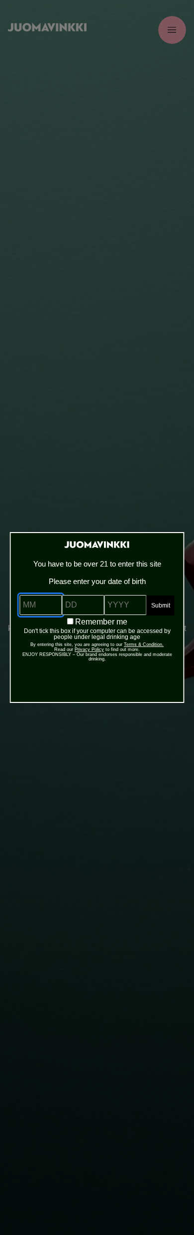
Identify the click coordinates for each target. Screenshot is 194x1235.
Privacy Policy (89, 649)
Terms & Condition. (144, 644)
